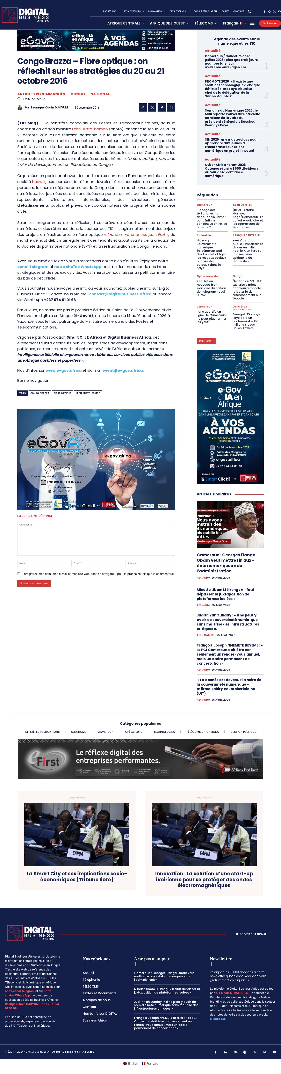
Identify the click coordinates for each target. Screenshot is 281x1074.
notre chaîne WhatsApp (77, 266)
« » (136, 234)
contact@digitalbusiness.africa (120, 294)
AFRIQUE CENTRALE (246, 235)
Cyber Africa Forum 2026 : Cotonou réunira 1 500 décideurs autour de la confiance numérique (232, 170)
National (100, 94)
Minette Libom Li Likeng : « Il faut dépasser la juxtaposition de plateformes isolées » (225, 594)
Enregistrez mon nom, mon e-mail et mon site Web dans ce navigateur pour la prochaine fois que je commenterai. (98, 573)
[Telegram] (245, 1052)
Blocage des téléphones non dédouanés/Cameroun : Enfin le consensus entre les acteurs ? (212, 218)
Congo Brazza (39, 393)
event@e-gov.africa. (123, 370)
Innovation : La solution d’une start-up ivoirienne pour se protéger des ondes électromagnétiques (204, 880)
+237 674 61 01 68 (60, 299)
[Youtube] (274, 1052)
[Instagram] (269, 11)
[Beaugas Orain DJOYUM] (20, 107)
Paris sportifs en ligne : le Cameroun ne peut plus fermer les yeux (211, 317)
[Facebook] (264, 11)
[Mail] (235, 1052)
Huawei (38, 181)
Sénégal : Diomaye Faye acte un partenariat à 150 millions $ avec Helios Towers (246, 321)
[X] (274, 11)
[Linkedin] (225, 1052)
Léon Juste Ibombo (90, 129)
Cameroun (204, 205)
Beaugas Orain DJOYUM (49, 107)
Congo (78, 94)
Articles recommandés (41, 94)
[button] (250, 11)
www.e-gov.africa (64, 370)
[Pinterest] (162, 107)
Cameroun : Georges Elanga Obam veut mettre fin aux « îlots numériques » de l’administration (226, 563)
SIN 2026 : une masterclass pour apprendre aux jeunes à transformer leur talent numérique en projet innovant (231, 145)
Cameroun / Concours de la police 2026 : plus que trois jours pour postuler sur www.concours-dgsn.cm (231, 61)
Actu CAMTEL (242, 205)
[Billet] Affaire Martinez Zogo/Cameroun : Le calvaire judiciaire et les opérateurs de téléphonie (248, 218)
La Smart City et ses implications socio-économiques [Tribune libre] (77, 877)
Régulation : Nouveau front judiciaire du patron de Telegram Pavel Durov (211, 288)
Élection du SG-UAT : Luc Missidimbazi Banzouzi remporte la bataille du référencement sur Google (248, 290)
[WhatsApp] (171, 107)
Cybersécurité (207, 276)
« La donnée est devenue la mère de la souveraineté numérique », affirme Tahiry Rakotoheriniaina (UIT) (229, 686)
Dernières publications (242, 308)
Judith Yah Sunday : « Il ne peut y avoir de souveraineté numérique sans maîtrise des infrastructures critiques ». (228, 622)
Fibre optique (62, 393)
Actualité (213, 50)
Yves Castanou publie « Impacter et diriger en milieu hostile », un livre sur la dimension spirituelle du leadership (248, 250)
